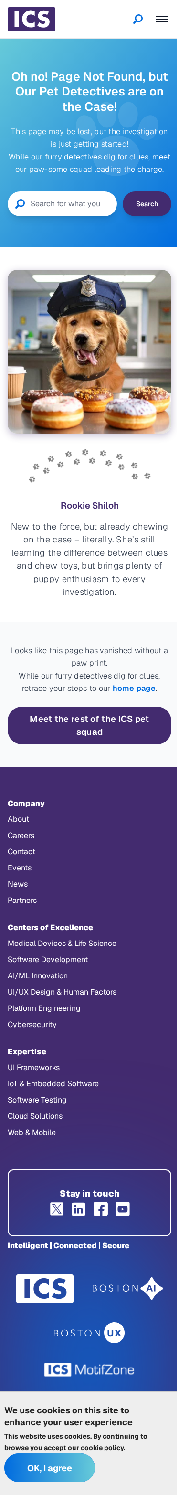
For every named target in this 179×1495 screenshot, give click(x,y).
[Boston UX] (89, 1333)
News (18, 884)
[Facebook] (101, 1209)
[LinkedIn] (79, 1209)
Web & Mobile (32, 1132)
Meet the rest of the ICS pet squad (89, 725)
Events (20, 868)
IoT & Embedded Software (53, 1084)
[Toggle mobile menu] (161, 19)
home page (134, 688)
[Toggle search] (138, 19)
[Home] (31, 19)
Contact (21, 852)
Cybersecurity (32, 1024)
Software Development (48, 959)
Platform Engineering (44, 1008)
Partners (22, 900)
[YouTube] (123, 1209)
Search (147, 204)
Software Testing (37, 1100)
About (18, 819)
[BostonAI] (128, 1288)
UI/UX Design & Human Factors (62, 992)
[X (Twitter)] (57, 1209)
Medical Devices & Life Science (62, 943)
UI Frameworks (34, 1067)
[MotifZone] (90, 1370)
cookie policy (102, 1447)
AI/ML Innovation (38, 976)
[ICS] (45, 1288)
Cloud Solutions (35, 1116)
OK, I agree (49, 1468)
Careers (21, 835)
